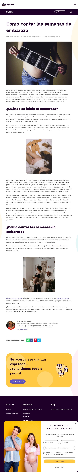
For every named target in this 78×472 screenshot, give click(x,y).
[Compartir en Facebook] (31, 340)
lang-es (57, 36)
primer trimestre (59, 246)
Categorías (61, 11)
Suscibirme (59, 461)
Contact (26, 417)
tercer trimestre (63, 298)
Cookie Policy (28, 420)
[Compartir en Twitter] (39, 340)
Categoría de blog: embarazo (45, 36)
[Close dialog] (76, 423)
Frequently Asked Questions (61, 409)
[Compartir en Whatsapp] (28, 340)
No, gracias (59, 467)
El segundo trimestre (14, 298)
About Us (26, 413)
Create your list (12, 413)
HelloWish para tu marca (32, 409)
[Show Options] (74, 448)
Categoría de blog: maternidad (24, 36)
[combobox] (59, 448)
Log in (8, 409)
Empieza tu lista (18, 381)
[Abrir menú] (75, 4)
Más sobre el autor (22, 329)
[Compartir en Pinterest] (35, 340)
